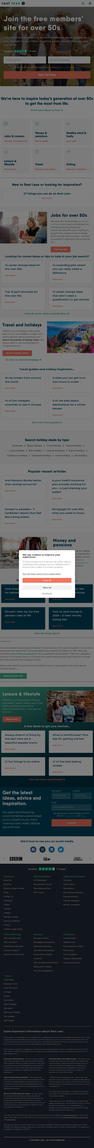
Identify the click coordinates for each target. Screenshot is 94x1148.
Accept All (47, 580)
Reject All (47, 588)
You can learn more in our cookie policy (42, 574)
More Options (47, 593)
